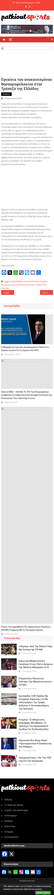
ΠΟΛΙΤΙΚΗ (30, 285)
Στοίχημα (8, 831)
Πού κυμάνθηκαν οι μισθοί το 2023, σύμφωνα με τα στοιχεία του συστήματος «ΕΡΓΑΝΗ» (47, 292)
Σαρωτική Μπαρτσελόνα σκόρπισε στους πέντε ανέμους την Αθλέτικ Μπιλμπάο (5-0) (36, 664)
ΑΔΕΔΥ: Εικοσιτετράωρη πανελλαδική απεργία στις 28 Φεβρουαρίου (9, 292)
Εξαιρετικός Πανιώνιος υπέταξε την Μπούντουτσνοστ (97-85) (35, 681)
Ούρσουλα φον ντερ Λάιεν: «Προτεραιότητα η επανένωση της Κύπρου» (35, 743)
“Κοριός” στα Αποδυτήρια (16, 810)
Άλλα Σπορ (9, 826)
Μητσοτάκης (6, 285)
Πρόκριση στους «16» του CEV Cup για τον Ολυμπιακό (35, 759)
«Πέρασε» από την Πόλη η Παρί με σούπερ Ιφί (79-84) (35, 648)
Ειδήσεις (6, 94)
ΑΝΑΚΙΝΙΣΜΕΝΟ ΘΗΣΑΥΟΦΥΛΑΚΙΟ (24, 281)
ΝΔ (14, 285)
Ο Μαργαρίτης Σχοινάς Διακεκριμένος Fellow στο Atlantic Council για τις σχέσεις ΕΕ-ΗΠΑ (25, 348)
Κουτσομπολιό (11, 837)
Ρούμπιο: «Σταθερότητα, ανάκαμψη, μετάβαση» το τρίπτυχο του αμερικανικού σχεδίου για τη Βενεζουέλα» (34, 724)
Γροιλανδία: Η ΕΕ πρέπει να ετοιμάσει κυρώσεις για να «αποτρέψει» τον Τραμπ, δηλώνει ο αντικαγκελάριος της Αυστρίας (34, 702)
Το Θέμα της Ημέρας (13, 804)
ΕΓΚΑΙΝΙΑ (43, 281)
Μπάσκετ (8, 821)
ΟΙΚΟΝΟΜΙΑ (21, 285)
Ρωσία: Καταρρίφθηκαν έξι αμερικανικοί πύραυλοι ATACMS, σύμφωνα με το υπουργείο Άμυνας (26, 628)
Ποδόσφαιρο (10, 815)
